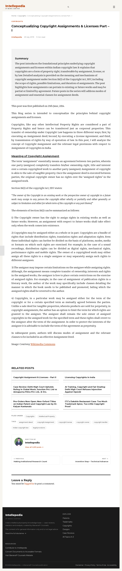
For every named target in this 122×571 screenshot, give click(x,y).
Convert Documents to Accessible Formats (23, 552)
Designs (66, 529)
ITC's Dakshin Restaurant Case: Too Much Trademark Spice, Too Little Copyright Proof (86, 404)
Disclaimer (80, 565)
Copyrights (22, 16)
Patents (66, 518)
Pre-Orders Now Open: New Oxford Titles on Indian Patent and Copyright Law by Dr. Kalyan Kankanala (35, 404)
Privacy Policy (90, 565)
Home (13, 16)
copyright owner (82, 422)
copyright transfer (101, 422)
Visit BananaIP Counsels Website (19, 555)
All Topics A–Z (68, 537)
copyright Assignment (45, 422)
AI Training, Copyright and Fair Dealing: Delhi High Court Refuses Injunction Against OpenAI (85, 389)
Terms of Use (101, 565)
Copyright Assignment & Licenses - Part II (34, 377)
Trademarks (67, 522)
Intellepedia (15, 6)
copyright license (65, 422)
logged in (29, 483)
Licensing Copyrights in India (80, 377)
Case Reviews (68, 533)
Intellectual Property (47, 416)
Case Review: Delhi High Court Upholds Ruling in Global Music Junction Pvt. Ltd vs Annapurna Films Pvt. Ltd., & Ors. (35, 389)
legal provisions (39, 428)
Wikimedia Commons (42, 344)
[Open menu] (114, 6)
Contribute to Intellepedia (16, 548)
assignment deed (26, 422)
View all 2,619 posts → (34, 447)
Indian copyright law (20, 428)
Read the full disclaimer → (15, 533)
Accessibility (112, 565)
